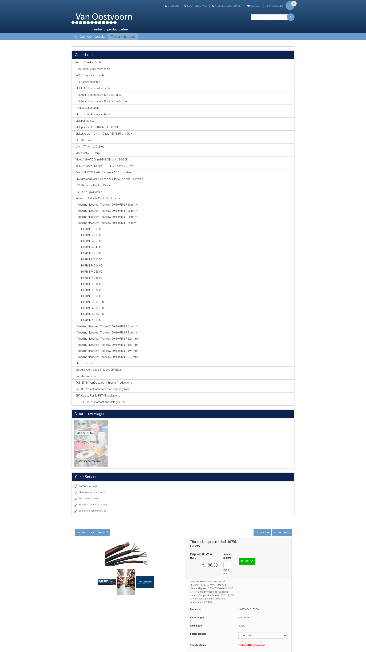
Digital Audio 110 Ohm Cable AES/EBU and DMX (103, 133)
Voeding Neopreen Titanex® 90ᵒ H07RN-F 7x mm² (107, 332)
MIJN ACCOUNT (274, 5)
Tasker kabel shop (123, 36)
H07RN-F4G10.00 (91, 259)
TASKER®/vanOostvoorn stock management (102, 389)
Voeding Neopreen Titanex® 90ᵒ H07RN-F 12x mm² (108, 338)
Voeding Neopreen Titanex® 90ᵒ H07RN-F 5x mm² (107, 326)
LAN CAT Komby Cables (89, 146)
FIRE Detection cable (87, 81)
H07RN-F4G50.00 (91, 283)
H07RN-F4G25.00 (91, 271)
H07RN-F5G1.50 (91, 320)
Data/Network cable (87, 376)
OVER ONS (173, 5)
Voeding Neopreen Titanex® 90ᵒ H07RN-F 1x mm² (107, 204)
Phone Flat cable (85, 363)
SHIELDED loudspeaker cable (92, 88)
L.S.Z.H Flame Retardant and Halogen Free (100, 402)
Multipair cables (84, 120)
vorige (264, 532)
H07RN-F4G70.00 (91, 289)
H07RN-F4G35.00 (91, 277)
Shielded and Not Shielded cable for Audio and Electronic (109, 178)
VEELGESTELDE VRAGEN (228, 5)
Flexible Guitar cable (87, 107)
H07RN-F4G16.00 (91, 265)
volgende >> (282, 532)
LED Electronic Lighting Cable (92, 185)
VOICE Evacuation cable (89, 75)
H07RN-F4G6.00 (91, 253)
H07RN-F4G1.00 (91, 229)
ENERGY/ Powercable (88, 191)
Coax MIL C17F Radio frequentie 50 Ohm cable (103, 172)
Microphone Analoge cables (92, 114)
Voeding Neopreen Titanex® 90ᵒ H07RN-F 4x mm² (107, 222)
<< (92, 532)
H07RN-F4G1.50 (91, 235)
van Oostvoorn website (89, 36)
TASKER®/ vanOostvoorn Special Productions (103, 382)
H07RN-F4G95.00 (91, 296)
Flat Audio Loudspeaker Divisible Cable (98, 94)
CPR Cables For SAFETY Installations (97, 395)
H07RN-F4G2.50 (91, 241)
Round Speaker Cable (88, 62)
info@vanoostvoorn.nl (87, 461)
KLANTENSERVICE (197, 5)
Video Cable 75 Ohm (87, 153)
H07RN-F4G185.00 (92, 314)
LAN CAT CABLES (85, 140)
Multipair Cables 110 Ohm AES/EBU (96, 127)
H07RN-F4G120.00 (92, 302)
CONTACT (255, 5)
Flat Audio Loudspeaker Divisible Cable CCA (101, 101)
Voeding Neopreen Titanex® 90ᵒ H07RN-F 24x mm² (108, 356)
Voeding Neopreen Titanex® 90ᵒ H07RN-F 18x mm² (108, 344)
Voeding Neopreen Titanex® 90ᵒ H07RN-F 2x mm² (107, 210)
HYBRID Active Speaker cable (92, 68)
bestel (249, 561)
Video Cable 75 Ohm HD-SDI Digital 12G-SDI (101, 159)
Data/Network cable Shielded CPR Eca (98, 369)
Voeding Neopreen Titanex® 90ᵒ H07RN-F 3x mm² (107, 216)
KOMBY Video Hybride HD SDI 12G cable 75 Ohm (104, 166)
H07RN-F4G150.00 (92, 308)
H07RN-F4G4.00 (91, 247)
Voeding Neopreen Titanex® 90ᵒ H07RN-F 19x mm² (108, 350)
